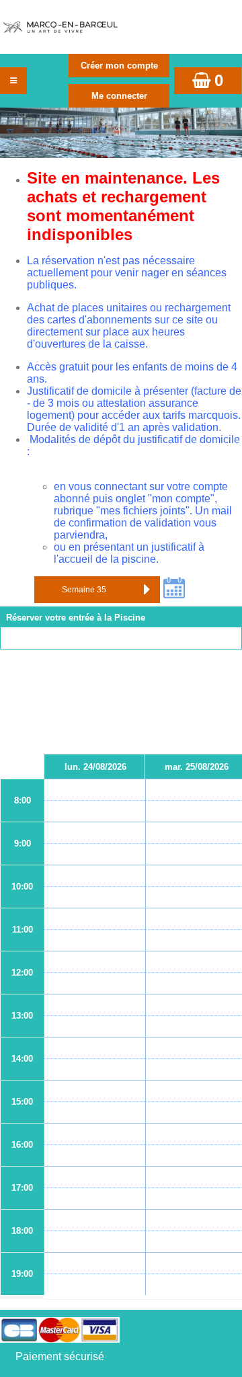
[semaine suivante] (146, 589)
